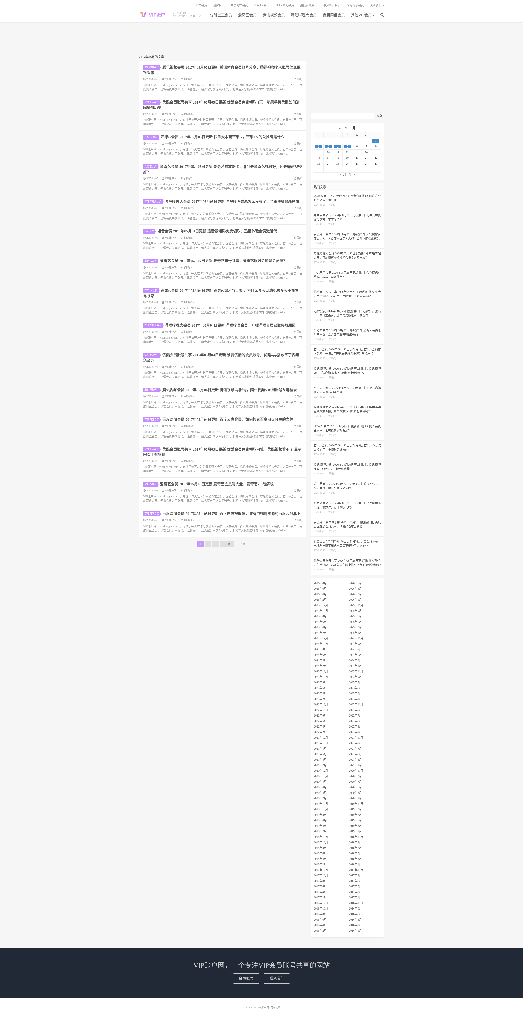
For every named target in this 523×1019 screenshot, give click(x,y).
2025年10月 (321, 610)
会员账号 (246, 978)
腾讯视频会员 (274, 15)
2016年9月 (355, 908)
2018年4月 (320, 859)
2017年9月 (355, 875)
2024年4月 (320, 660)
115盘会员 (200, 5)
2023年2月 (320, 699)
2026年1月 (355, 599)
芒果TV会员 (261, 5)
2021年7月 (355, 748)
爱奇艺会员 (247, 15)
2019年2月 (320, 831)
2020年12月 (321, 770)
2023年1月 (355, 699)
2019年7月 (355, 814)
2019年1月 (355, 831)
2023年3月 (355, 693)
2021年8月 (320, 748)
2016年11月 (356, 903)
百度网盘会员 (334, 15)
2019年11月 (356, 803)
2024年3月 (355, 660)
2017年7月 (355, 881)
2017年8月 (320, 881)
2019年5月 (355, 820)
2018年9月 (355, 842)
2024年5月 (355, 654)
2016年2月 (320, 930)
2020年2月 (320, 798)
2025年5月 (355, 621)
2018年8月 (320, 847)
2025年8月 (320, 616)
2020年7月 (355, 781)
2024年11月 (356, 638)
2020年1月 (355, 798)
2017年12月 (321, 870)
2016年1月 (355, 930)
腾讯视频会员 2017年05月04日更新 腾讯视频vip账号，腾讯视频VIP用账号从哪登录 (229, 390)
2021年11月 (356, 737)
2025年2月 (320, 632)
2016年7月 (355, 914)
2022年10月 (321, 710)
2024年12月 (321, 638)
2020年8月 (320, 781)
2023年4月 (320, 693)
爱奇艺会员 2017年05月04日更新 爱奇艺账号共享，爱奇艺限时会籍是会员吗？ (223, 261)
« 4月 (343, 174)
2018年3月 (355, 859)
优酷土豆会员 (221, 15)
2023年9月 (355, 677)
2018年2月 (320, 864)
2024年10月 (321, 643)
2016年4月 (320, 925)
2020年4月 (320, 792)
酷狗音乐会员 (355, 5)
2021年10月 (321, 743)
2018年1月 (355, 864)
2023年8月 (320, 682)
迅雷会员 (219, 5)
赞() (299, 79)
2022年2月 (320, 732)
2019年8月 (320, 814)
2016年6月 (320, 919)
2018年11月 (356, 836)
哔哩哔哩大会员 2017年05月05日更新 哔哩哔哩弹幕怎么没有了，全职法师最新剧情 (232, 202)
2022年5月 (355, 721)
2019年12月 (321, 803)
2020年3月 (355, 792)
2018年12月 (321, 836)
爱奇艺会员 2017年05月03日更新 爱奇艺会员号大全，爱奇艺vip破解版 (217, 484)
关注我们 (375, 5)
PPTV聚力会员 (284, 5)
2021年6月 (320, 754)
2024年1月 (355, 665)
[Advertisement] (261, 39)
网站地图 (275, 1007)
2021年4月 (320, 759)
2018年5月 (355, 853)
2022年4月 (320, 726)
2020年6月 (320, 787)
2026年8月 (320, 583)
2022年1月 (355, 732)
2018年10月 (321, 842)
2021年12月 (321, 737)
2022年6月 (320, 721)
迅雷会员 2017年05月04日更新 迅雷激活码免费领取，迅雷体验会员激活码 (217, 231)
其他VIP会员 (361, 15)
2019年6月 (320, 820)
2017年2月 (320, 897)
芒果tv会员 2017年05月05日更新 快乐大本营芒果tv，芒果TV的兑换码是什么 (222, 137)
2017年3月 (355, 892)
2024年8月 (320, 649)
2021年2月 (320, 765)
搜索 (379, 115)
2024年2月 (320, 665)
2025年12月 (321, 605)
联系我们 (276, 978)
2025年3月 (355, 627)
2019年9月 (355, 809)
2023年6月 (320, 688)
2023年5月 (355, 688)
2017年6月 (320, 886)
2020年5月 (355, 787)
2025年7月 (355, 616)
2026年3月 (355, 594)
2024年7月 (355, 649)
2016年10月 (321, 908)
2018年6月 (320, 853)
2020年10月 (321, 776)
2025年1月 (355, 632)
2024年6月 (320, 654)
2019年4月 (320, 825)
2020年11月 (356, 770)
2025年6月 (320, 621)
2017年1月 (355, 897)
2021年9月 (355, 743)
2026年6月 (320, 588)
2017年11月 (356, 870)
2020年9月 (355, 776)
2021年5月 (355, 754)
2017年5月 (355, 886)
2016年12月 (321, 903)
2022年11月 (356, 704)
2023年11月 (356, 671)
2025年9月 (355, 610)
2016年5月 (355, 919)
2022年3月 (355, 726)
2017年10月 (321, 875)
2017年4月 (320, 892)
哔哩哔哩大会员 (304, 15)
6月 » (352, 174)
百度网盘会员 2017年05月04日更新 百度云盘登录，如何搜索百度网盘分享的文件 (227, 419)
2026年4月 (320, 594)
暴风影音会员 (332, 5)
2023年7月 (355, 682)
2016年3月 (355, 925)
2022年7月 (355, 715)
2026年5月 (355, 588)
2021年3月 (355, 759)
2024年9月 (355, 643)
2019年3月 (355, 825)
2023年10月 (321, 677)
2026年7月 (355, 583)
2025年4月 (320, 627)
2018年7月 (355, 847)
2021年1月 (355, 765)
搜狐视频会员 (308, 5)
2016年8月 (320, 914)
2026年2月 (320, 599)
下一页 (226, 544)
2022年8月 (320, 715)
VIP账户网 (153, 14)
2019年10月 (321, 809)
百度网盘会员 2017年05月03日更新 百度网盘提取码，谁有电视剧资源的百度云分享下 (231, 514)
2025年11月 (356, 605)
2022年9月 (355, 710)
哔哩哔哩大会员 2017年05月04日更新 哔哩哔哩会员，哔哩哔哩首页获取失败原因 (230, 325)
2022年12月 (321, 704)
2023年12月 (321, 671)
